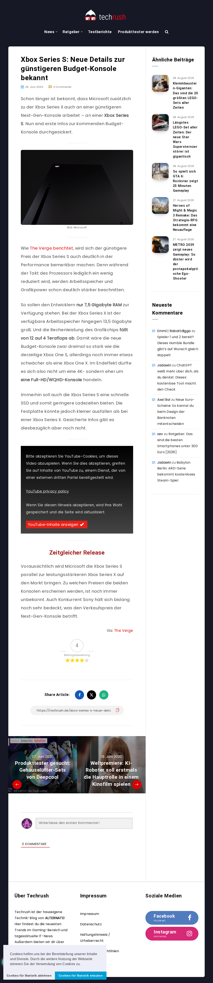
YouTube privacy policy (47, 491)
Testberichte (100, 32)
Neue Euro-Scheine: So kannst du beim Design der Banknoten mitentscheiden (176, 411)
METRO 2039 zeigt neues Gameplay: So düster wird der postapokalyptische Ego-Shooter (185, 261)
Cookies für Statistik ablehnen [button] (29, 975)
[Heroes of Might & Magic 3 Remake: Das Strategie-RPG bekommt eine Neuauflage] (160, 205)
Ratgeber (71, 32)
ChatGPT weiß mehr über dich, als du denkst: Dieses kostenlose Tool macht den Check (177, 377)
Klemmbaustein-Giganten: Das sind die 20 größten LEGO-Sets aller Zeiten (185, 95)
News (49, 32)
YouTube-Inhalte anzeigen (53, 524)
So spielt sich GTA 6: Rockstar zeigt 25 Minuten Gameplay (185, 181)
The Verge (123, 630)
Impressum (89, 913)
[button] (82, 964)
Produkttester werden (138, 32)
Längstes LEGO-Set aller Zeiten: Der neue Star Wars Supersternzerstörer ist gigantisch (185, 139)
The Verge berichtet (51, 248)
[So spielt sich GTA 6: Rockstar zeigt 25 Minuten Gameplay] (160, 171)
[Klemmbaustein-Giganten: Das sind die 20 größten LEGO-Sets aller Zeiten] (160, 83)
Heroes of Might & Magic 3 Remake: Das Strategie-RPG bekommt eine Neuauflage (185, 218)
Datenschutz (91, 924)
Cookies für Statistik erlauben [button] (81, 975)
